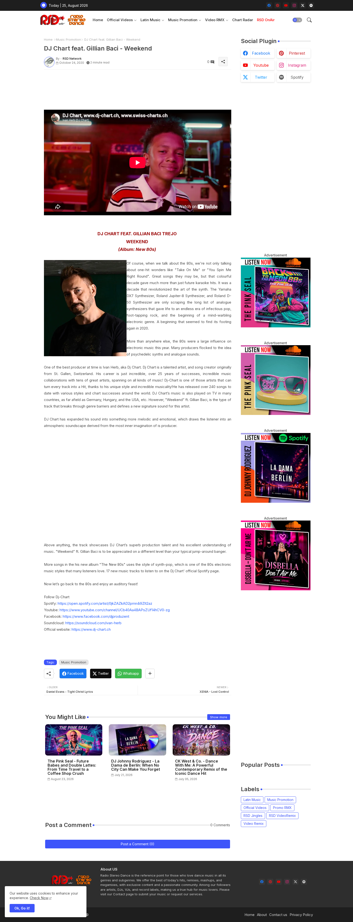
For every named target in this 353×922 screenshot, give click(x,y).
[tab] (98, 20)
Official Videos (120, 20)
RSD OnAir (266, 20)
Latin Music (150, 20)
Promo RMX (282, 808)
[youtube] (286, 5)
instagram (297, 65)
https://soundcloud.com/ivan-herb (93, 623)
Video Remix (253, 823)
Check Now (39, 898)
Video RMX (215, 20)
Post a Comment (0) (137, 844)
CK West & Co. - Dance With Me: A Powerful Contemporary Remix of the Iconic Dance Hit (201, 767)
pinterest (297, 53)
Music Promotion (182, 20)
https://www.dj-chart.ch (91, 629)
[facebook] (269, 5)
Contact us (278, 914)
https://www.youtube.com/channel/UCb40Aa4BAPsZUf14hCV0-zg (115, 610)
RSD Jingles (252, 816)
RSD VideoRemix (282, 816)
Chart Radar (242, 20)
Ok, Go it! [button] (22, 908)
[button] (297, 20)
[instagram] (294, 5)
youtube (261, 65)
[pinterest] (277, 5)
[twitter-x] (303, 5)
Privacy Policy (301, 914)
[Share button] (150, 673)
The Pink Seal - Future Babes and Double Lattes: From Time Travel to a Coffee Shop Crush (72, 767)
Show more (218, 717)
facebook (261, 53)
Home (98, 20)
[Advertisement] (131, 84)
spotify (297, 77)
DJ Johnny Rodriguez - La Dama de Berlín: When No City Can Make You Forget (135, 765)
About (262, 914)
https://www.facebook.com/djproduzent (96, 616)
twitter (261, 77)
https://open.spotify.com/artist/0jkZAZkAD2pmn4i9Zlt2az (105, 603)
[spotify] (311, 5)
